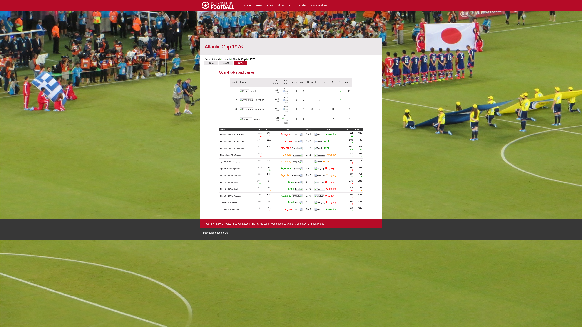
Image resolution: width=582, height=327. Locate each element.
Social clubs (317, 223)
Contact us (244, 223)
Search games (264, 5)
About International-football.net (220, 223)
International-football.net (216, 232)
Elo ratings (284, 5)
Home (247, 5)
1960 (226, 62)
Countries (301, 5)
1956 (211, 62)
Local (226, 59)
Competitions (319, 5)
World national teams (282, 223)
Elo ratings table (260, 223)
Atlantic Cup (239, 59)
